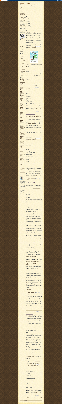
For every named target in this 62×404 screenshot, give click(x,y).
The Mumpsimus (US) (22, 143)
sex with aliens (29, 47)
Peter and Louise (21, 165)
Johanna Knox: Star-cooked (22, 154)
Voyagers (38, 38)
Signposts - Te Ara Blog (22, 159)
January (22, 74)
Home (20, 8)
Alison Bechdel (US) (22, 128)
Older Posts (41, 397)
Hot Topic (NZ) (21, 83)
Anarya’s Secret (27, 282)
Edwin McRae (21, 100)
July (21, 57)
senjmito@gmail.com (23, 5)
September (22, 56)
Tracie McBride (31, 47)
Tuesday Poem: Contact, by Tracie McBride (23, 60)
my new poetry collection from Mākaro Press (23, 13)
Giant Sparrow (21, 101)
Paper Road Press (22, 17)
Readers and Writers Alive (34, 365)
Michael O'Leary (21, 115)
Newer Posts (27, 397)
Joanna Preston (33, 356)
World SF (21, 147)
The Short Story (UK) (22, 144)
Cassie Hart (27, 64)
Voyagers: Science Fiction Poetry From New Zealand (34, 32)
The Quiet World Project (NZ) (22, 87)
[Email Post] (35, 46)
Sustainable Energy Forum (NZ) (23, 85)
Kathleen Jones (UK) (22, 135)
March (21, 73)
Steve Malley (21, 121)
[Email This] (36, 46)
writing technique (34, 139)
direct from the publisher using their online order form (22, 14)
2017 (21, 49)
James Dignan (21, 108)
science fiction (31, 139)
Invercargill (31, 365)
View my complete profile (22, 192)
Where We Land (35, 4)
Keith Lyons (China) (22, 136)
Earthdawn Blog (21, 169)
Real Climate (21, 84)
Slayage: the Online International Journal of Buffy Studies (22, 172)
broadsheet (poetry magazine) (22, 152)
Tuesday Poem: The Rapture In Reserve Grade (23, 63)
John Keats (31, 363)
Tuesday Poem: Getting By (29, 367)
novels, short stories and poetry (27, 4)
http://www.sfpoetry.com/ (35, 271)
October (22, 55)
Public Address (21, 157)
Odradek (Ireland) (21, 137)
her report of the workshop (37, 361)
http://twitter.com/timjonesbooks (30, 5)
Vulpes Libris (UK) (21, 146)
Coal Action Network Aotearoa (22, 82)
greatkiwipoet (21, 125)
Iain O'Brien (21, 153)
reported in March (29, 315)
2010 (21, 75)
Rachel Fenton (21, 92)
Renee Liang (21, 118)
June (21, 58)
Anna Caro (21, 96)
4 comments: (33, 292)
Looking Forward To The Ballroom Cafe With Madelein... (23, 69)
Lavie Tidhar (29, 123)
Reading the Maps (21, 158)
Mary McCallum (21, 113)
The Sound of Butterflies (22, 122)
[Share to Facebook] (39, 46)
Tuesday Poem (34, 47)
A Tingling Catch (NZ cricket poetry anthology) (22, 151)
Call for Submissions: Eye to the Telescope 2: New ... (23, 67)
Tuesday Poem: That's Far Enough (30, 141)
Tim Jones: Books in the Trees (26, 3)
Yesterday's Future (21, 88)
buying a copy (37, 81)
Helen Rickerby (21, 105)
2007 (21, 77)
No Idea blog (21, 164)
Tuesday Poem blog (36, 108)
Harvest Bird (21, 103)
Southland (37, 365)
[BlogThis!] (37, 46)
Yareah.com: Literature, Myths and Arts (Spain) (22, 148)
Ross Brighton (21, 119)
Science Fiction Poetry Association (22, 170)
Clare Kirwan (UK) (21, 129)
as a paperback (30, 68)
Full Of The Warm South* (23, 70)
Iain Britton (21, 106)
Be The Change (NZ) (22, 80)
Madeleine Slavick (21, 112)
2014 (21, 51)
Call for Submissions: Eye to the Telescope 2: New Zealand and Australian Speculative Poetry (34, 182)
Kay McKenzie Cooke (22, 110)
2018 (21, 48)
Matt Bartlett (21, 155)
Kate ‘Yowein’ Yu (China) (22, 134)
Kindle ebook (24, 25)
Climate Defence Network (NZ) (22, 81)
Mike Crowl (21, 116)
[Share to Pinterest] (40, 46)
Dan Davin (28, 365)
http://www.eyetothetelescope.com (36, 188)
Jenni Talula (21, 109)
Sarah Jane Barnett (21, 120)
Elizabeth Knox (33, 123)
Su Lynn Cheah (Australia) (22, 140)
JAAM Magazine (21, 107)
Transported (38, 282)
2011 (21, 53)
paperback (21, 25)
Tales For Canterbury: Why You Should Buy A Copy (23, 61)
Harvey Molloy (21, 104)
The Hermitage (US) (22, 142)
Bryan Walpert (21, 98)
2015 (21, 50)
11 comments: (33, 46)
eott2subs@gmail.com (28, 203)
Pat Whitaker (21, 117)
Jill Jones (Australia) (22, 133)
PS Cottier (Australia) (22, 138)
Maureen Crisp (21, 114)
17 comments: (33, 138)
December (22, 54)
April (21, 72)
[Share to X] (38, 46)
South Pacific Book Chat (22, 139)
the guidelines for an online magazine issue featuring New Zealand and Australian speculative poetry (33, 167)
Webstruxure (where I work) (22, 161)
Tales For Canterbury (22, 93)
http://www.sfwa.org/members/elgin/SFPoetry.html (31, 256)
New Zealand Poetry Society (22, 156)
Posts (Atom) (30, 398)
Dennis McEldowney (37, 363)
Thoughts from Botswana (22, 145)
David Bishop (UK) (21, 130)
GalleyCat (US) (21, 131)
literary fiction (29, 139)
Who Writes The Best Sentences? (23, 65)
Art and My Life (21, 97)
